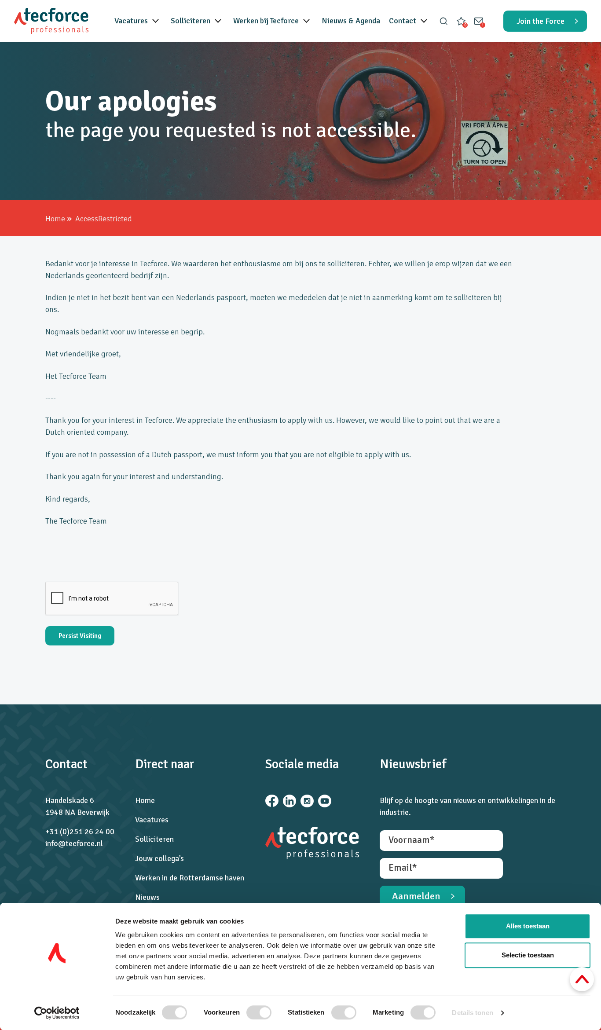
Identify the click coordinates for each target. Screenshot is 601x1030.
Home (55, 219)
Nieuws (147, 897)
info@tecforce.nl (74, 843)
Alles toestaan (528, 926)
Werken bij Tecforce (266, 21)
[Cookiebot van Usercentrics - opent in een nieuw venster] (56, 1012)
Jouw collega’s (159, 858)
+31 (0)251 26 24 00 (79, 831)
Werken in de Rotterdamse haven (189, 878)
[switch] (258, 1012)
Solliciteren (190, 21)
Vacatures (131, 21)
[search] (443, 21)
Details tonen (472, 1012)
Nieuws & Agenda (351, 21)
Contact (402, 21)
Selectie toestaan (528, 955)
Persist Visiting (80, 636)
